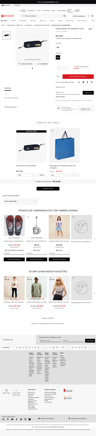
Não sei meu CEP (60, 96)
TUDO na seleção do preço (48, 2)
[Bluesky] (29, 419)
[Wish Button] (58, 76)
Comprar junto (48, 188)
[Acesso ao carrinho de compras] (92, 16)
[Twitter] (21, 419)
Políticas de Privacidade (31, 424)
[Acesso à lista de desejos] (88, 16)
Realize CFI (32, 429)
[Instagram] (3, 419)
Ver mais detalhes (10, 107)
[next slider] (1, 239)
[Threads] (25, 419)
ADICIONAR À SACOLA (14, 259)
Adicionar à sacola (78, 76)
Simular (88, 93)
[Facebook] (16, 419)
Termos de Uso (41, 424)
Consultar (85, 109)
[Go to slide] (32, 68)
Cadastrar (90, 340)
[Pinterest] (8, 419)
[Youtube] (12, 419)
